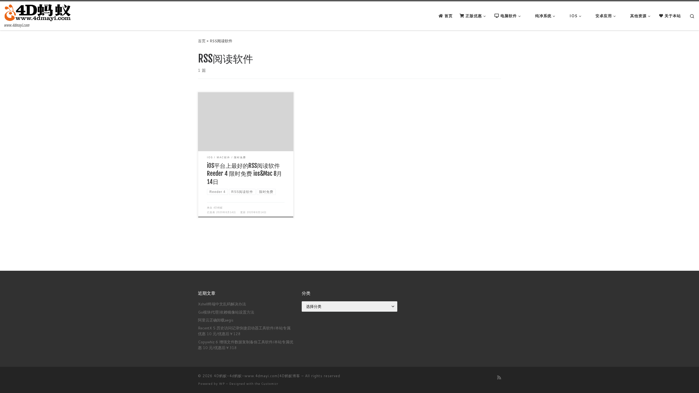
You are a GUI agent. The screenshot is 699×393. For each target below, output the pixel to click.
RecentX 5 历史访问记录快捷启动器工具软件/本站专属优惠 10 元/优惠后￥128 (244, 330)
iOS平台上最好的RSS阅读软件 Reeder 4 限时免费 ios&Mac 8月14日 (244, 174)
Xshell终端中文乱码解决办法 (222, 303)
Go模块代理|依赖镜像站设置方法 (226, 312)
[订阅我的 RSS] (499, 377)
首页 (202, 41)
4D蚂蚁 (218, 207)
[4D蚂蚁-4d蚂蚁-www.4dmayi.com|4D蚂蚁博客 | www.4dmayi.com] (38, 12)
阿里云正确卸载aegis (215, 320)
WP (222, 384)
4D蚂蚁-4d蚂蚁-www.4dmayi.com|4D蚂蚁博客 (257, 375)
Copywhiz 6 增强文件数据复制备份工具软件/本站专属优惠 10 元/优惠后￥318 (245, 344)
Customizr (269, 384)
